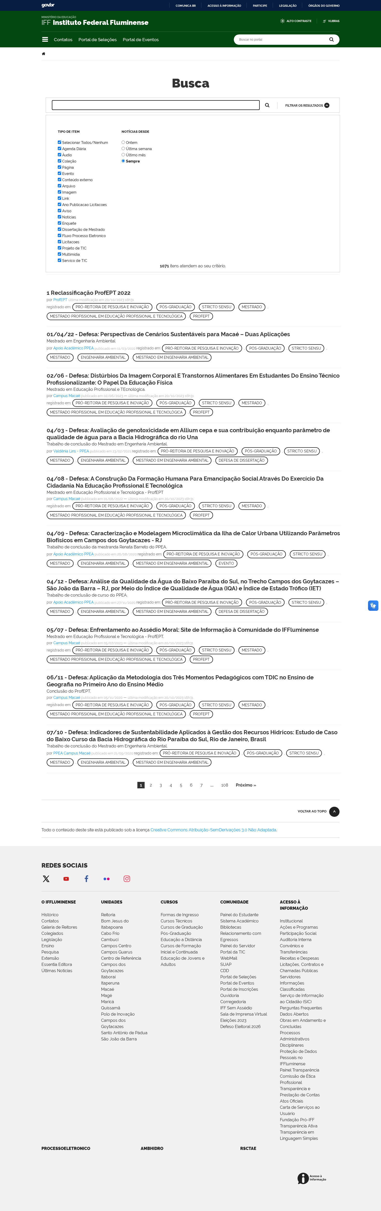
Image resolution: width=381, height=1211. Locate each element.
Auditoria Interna (296, 939)
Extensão (50, 958)
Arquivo (68, 186)
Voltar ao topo (312, 811)
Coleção (69, 161)
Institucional (291, 921)
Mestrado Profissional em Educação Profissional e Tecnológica (116, 316)
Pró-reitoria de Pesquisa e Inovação (112, 307)
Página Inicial (44, 53)
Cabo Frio (110, 933)
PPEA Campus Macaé (71, 753)
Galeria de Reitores (59, 927)
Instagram (126, 878)
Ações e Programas (299, 927)
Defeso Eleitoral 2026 (240, 1026)
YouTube (66, 878)
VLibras (334, 21)
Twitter (45, 878)
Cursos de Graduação (182, 927)
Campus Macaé (66, 396)
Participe (260, 6)
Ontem (131, 143)
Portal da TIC (232, 952)
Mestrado (252, 307)
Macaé (107, 989)
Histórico (50, 914)
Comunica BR (186, 6)
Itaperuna (110, 983)
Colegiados (52, 933)
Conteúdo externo (77, 180)
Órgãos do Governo (324, 6)
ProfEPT (60, 300)
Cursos (169, 902)
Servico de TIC (74, 261)
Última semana (139, 149)
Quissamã (110, 1008)
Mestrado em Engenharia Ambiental (172, 357)
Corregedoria (233, 1001)
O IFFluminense (58, 902)
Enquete (69, 223)
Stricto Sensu (216, 307)
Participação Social (298, 933)
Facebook (86, 878)
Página (68, 167)
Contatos (63, 39)
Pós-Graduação (176, 933)
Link (65, 198)
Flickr (106, 878)
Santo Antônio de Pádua (124, 1032)
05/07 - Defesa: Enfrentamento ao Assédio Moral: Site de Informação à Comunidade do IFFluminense (183, 629)
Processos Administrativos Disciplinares (294, 1039)
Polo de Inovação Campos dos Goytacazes (118, 1020)
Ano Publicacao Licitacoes (84, 205)
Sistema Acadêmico (239, 921)
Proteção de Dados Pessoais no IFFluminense (298, 1057)
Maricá (107, 1001)
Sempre (133, 161)
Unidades (111, 902)
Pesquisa (50, 952)
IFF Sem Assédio (236, 1008)
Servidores (290, 976)
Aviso (66, 211)
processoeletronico (65, 1148)
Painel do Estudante (239, 914)
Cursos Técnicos (176, 921)
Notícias (69, 217)
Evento (68, 174)
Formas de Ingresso (180, 914)
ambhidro (152, 1148)
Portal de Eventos (141, 39)
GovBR (47, 5)
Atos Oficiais (291, 1101)
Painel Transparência (299, 1070)
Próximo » (246, 785)
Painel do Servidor (237, 945)
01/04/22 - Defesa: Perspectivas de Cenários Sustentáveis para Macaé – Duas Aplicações (168, 334)
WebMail (228, 958)
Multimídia (71, 254)
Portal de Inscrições (239, 989)
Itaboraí (108, 976)
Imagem (69, 192)
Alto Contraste (299, 21)
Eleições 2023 (233, 1020)
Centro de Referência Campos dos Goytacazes (121, 964)
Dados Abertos (294, 1014)
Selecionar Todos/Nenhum (85, 143)
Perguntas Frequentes (301, 1008)
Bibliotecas (230, 927)
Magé (106, 995)
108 (224, 785)
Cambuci (109, 939)
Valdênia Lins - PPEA (71, 451)
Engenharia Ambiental (103, 357)
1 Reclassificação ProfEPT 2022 (88, 292)
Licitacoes (70, 242)
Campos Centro (116, 945)
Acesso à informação (224, 6)
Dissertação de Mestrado (83, 229)
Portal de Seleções (98, 39)
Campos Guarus (116, 952)
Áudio (67, 155)
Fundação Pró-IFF (297, 1119)
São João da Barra (119, 1039)
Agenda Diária (74, 149)
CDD (224, 970)
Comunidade (234, 902)
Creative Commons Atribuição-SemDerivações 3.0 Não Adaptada (213, 829)
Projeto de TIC (74, 248)
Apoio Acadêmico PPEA (73, 348)
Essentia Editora (56, 964)
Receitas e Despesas (299, 958)
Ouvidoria (229, 995)
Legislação (288, 6)
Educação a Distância (181, 939)
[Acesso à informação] (313, 1178)
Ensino (47, 945)
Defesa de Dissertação (242, 460)
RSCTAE (248, 1148)
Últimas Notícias (56, 970)
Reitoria (108, 914)
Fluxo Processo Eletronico (84, 236)
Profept (201, 316)
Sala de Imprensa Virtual (243, 1014)
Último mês (136, 155)
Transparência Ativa (299, 1126)
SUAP (225, 964)
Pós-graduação (176, 307)
